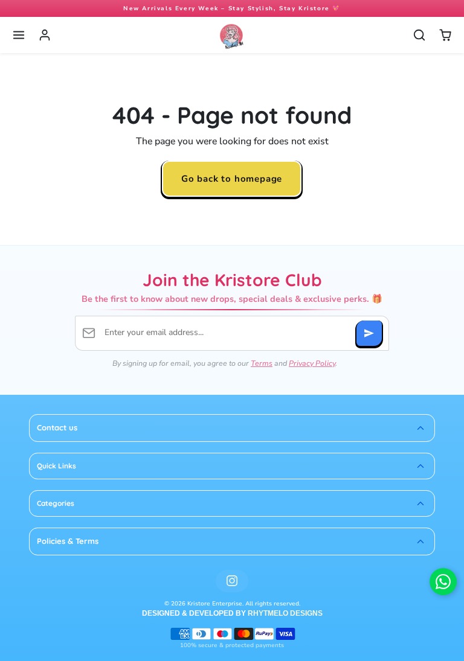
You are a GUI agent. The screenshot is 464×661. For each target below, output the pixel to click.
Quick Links (56, 465)
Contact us (57, 427)
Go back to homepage (231, 179)
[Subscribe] (369, 333)
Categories (55, 503)
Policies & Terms (67, 541)
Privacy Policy (312, 363)
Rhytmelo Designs (285, 613)
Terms (261, 363)
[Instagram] (232, 581)
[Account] (45, 35)
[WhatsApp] (443, 581)
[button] (19, 35)
